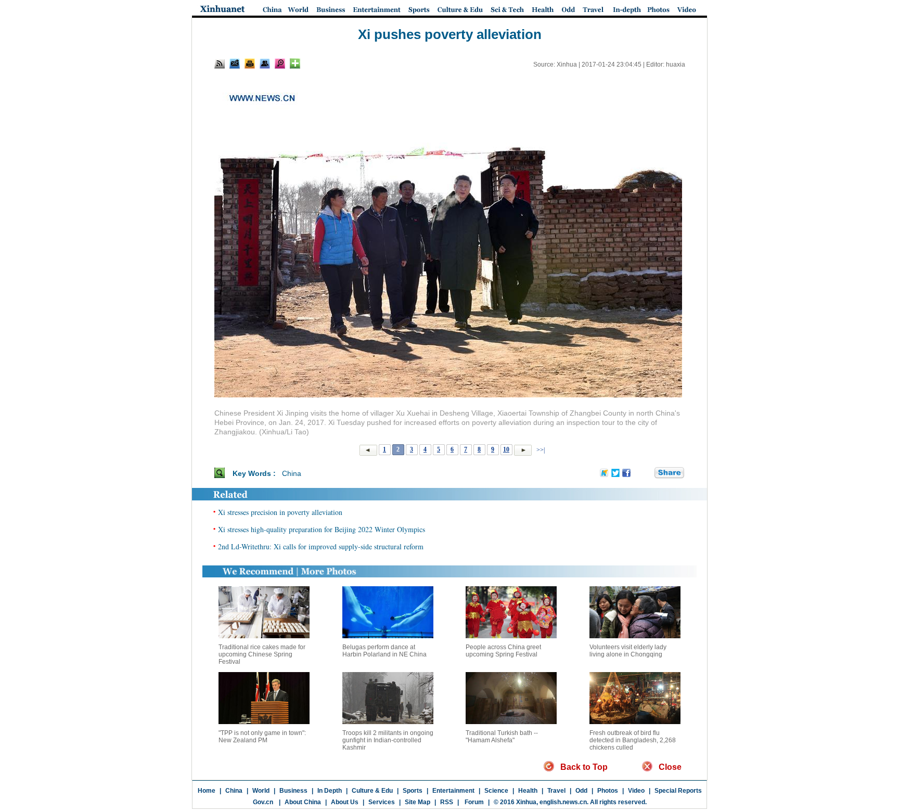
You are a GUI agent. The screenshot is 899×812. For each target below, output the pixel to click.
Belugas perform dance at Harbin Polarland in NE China (384, 650)
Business (293, 790)
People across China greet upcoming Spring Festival (503, 650)
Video (636, 790)
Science (496, 790)
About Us (344, 802)
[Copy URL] (265, 63)
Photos (607, 790)
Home (206, 790)
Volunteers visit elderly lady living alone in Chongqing (627, 650)
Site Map (417, 802)
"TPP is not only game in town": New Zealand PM (262, 736)
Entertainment (453, 790)
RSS (446, 802)
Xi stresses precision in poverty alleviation (280, 512)
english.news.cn (563, 802)
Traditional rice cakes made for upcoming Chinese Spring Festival (262, 654)
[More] (295, 63)
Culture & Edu (372, 790)
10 (506, 449)
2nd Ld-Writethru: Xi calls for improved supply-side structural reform (320, 546)
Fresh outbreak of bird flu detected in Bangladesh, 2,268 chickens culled (632, 740)
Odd (581, 790)
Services (381, 802)
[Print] (250, 63)
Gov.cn (263, 802)
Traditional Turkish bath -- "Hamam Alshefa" (502, 736)
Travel (556, 790)
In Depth (329, 790)
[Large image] (280, 63)
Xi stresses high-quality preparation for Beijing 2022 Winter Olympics (321, 529)
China (291, 473)
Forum (473, 802)
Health (527, 790)
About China (303, 802)
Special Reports (678, 790)
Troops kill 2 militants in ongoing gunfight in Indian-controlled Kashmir (387, 740)
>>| (540, 449)
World (260, 790)
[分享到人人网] (647, 473)
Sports (412, 790)
